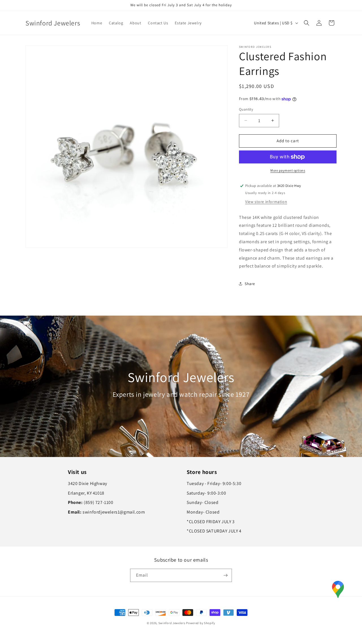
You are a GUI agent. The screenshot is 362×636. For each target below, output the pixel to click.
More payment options (287, 170)
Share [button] (250, 283)
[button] (306, 23)
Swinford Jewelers (172, 623)
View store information (266, 201)
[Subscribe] (225, 575)
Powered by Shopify (200, 623)
